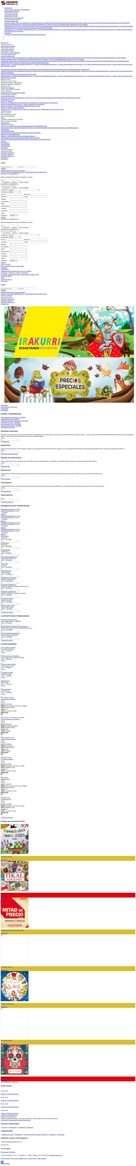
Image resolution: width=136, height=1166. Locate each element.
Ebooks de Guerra (34, 106)
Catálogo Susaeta (25, 274)
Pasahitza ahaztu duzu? (7, 170)
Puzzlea (110, 23)
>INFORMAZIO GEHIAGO (9, 1082)
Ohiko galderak (5, 144)
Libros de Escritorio (6, 74)
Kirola (70, 26)
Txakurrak (4, 128)
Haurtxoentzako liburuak (11, 11)
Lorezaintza (10, 134)
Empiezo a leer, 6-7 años (8, 109)
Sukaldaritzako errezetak (8, 138)
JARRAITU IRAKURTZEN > (10, 1094)
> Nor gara (4, 1127)
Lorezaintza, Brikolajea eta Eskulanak (65, 71)
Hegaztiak (23, 128)
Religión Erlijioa (60, 26)
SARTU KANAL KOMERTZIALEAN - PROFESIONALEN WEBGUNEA (24, 172)
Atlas (2, 93)
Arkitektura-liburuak (29, 136)
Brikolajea (14, 28)
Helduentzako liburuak (48, 69)
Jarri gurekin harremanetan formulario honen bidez (15, 1120)
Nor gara (3, 141)
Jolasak (12, 131)
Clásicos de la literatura (7, 88)
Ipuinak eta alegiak (30, 23)
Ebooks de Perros (18, 103)
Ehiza (2, 129)
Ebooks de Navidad (74, 98)
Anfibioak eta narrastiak (33, 128)
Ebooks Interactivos (43, 98)
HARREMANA (6, 146)
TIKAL (14, 182)
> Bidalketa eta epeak (7, 1134)
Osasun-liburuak (32, 28)
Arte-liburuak (19, 136)
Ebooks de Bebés (20, 93)
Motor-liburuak (107, 26)
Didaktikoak (59, 23)
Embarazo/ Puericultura (17, 108)
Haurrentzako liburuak (21, 69)
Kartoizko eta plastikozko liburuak (46, 23)
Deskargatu (4, 860)
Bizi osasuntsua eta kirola (29, 71)
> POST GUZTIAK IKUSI (9, 1115)
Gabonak (105, 23)
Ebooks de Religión (23, 106)
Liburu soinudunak (76, 23)
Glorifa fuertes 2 (9, 18)
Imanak (114, 23)
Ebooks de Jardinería (7, 101)
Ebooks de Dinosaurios (51, 103)
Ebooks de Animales (7, 103)
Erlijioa (13, 136)
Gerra (66, 26)
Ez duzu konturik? (20, 170)
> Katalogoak (21, 1127)
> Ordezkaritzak (12, 1127)
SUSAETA (6, 182)
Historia (50, 26)
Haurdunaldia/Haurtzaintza (44, 28)
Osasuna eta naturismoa (43, 71)
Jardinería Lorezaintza (118, 26)
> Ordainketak (18, 1134)
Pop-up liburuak (121, 23)
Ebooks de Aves (27, 103)
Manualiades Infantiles (68, 24)
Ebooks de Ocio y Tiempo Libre (22, 104)
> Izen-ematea (60, 1134)
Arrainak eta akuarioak (13, 128)
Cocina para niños (57, 24)
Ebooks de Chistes (63, 98)
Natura (48, 128)
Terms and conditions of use (19, 1158)
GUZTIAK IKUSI (6, 276)
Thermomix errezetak (33, 138)
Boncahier (15, 21)
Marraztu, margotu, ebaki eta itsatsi (14, 23)
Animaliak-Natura (22, 28)
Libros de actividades (81, 24)
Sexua (52, 71)
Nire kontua (4, 148)
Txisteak (99, 23)
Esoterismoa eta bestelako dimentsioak (22, 126)
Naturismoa (4, 133)
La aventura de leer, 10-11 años (35, 109)
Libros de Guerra (119, 71)
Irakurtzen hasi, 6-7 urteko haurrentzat (38, 29)
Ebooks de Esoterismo (38, 104)
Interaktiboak (67, 23)
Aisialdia (85, 26)
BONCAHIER (24, 182)
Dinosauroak (29, 24)
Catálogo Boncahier (14, 274)
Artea (53, 26)
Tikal (10, 21)
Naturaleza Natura (20, 24)
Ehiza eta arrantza (16, 71)
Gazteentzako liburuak (11, 14)
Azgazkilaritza (99, 26)
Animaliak (12, 24)
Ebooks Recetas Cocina (8, 99)
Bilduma (3, 514)
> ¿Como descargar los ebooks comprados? (35, 1134)
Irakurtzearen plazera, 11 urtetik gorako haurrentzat (117, 29)
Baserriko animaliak (65, 128)
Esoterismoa (91, 26)
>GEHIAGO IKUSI (7, 502)
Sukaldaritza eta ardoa (107, 71)
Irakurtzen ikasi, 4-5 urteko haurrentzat (15, 29)
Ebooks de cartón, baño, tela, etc (27, 98)
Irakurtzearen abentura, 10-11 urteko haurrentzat (88, 29)
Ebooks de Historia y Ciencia (9, 106)
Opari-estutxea (96, 71)
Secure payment (5, 1158)
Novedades (4, 274)
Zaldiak (52, 128)
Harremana (4, 268)
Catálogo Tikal (34, 274)
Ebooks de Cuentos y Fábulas (9, 98)
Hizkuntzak (36, 24)
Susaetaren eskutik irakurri (81, 69)
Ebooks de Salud (6, 108)
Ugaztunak (43, 128)
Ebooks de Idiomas (9, 93)
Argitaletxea (8, 33)
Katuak (57, 128)
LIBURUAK (8, 8)
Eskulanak (17, 134)
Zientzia (45, 26)
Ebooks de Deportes (7, 104)
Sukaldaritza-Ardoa (10, 26)
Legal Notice (32, 1158)
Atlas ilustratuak (18, 18)
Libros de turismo (77, 26)
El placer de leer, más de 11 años (54, 109)
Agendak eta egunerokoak (89, 23)
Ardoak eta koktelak (22, 26)
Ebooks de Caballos (38, 103)
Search (3, 217)
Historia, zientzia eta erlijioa (84, 71)
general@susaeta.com (56, 1155)
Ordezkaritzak (5, 143)
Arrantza (6, 129)
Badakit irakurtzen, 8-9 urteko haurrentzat (61, 29)
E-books (6, 21)
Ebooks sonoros (53, 98)
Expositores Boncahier (29, 74)
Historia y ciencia (6, 136)
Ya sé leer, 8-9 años (20, 109)
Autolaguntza (21, 133)
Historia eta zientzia (46, 24)
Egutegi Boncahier (17, 74)
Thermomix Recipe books (35, 26)
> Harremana (29, 1127)
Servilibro (7, 1163)
